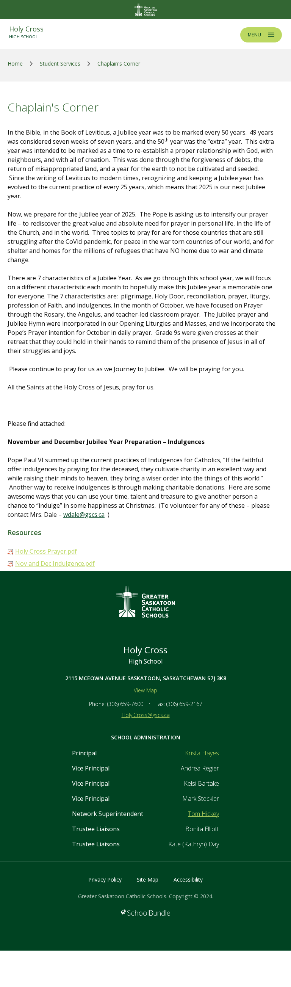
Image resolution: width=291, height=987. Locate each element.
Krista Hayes (202, 753)
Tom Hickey (203, 814)
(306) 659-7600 (125, 704)
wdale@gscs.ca (84, 514)
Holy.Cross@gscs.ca (146, 715)
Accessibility (188, 879)
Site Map (147, 879)
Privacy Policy (105, 879)
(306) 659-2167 (184, 704)
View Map (145, 690)
